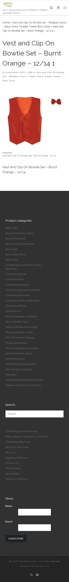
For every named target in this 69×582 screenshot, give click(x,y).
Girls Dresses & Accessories (20, 364)
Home (6, 22)
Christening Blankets (17, 284)
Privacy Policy (13, 468)
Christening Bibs (14, 279)
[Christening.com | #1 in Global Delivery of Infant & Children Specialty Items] (7, 4)
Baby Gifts (11, 228)
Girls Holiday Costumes (18, 369)
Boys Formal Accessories (19, 244)
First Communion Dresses (19, 337)
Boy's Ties (11, 268)
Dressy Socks (13, 311)
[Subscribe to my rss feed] (31, 575)
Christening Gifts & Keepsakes (22, 300)
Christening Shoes (15, 305)
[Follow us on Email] (37, 575)
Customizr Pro (42, 566)
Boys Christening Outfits (19, 233)
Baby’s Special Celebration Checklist (26, 436)
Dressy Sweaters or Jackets (21, 316)
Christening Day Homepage (21, 431)
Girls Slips (10, 374)
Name (8, 506)
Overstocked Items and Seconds (24, 380)
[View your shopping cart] (58, 7)
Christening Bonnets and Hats (22, 290)
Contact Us (12, 463)
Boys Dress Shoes (15, 238)
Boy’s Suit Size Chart (17, 447)
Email (9, 521)
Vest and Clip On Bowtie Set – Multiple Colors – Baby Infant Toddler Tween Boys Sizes (33, 76)
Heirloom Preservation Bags (21, 327)
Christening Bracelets (17, 295)
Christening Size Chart (18, 441)
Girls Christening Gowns (18, 353)
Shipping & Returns (16, 457)
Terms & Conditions (16, 479)
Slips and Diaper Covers (19, 332)
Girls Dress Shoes (15, 358)
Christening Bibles (15, 274)
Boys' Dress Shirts (15, 254)
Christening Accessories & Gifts (23, 265)
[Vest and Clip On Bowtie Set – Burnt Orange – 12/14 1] (34, 120)
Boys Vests (11, 249)
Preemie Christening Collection (23, 385)
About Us (10, 452)
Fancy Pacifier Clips (16, 321)
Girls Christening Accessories (21, 348)
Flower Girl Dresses (16, 343)
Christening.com (27, 561)
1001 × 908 (26, 72)
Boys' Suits (11, 259)
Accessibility (12, 473)
